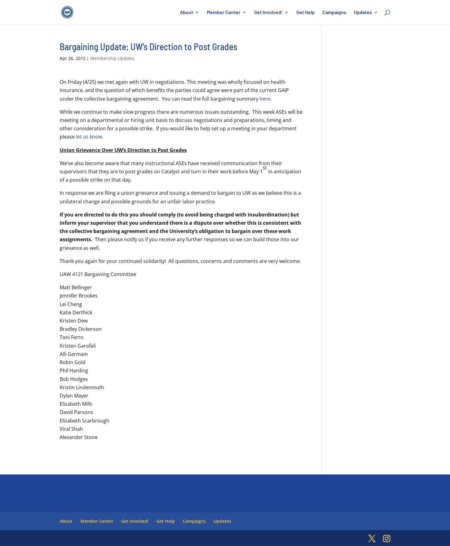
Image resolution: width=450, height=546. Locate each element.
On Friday (71, 82)
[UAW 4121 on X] (372, 539)
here (265, 98)
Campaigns (334, 12)
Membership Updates (112, 58)
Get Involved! (268, 12)
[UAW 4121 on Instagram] (386, 539)
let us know (89, 136)
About (186, 12)
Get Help (305, 12)
